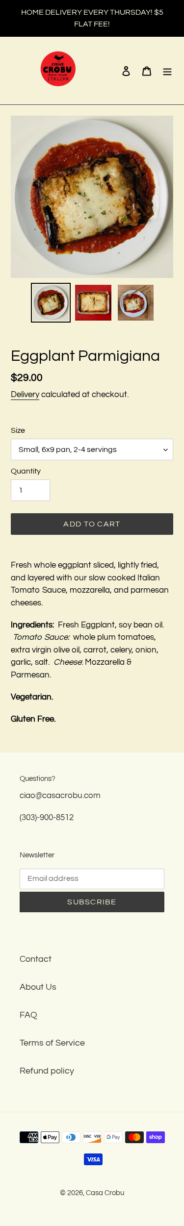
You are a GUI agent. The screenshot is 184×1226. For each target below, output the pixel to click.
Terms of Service (52, 1043)
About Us (38, 987)
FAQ (28, 1015)
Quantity (26, 471)
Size (18, 430)
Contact (36, 959)
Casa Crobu (105, 1193)
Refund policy (47, 1071)
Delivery (25, 394)
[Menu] (167, 70)
